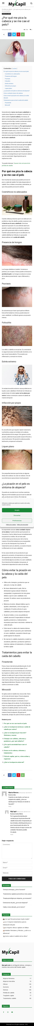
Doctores (6, 987)
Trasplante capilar (8, 995)
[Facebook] (10, 34)
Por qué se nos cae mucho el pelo (15, 723)
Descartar (17, 515)
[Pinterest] (18, 34)
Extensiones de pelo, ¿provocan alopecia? (15, 902)
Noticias (5, 990)
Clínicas (5, 984)
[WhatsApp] (23, 34)
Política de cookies (11, 524)
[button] (31, 3)
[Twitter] (14, 34)
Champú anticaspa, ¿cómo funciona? (14, 889)
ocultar (14, 68)
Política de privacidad (22, 524)
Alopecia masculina (9, 981)
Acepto (17, 510)
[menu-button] (3, 3)
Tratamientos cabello (9, 998)
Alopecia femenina (8, 978)
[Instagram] (7, 1012)
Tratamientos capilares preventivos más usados (17, 894)
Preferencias (17, 520)
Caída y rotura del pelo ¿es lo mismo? (14, 907)
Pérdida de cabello (7, 9)
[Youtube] (12, 1012)
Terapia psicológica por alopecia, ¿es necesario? (17, 898)
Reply (9, 806)
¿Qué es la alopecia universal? (14, 762)
